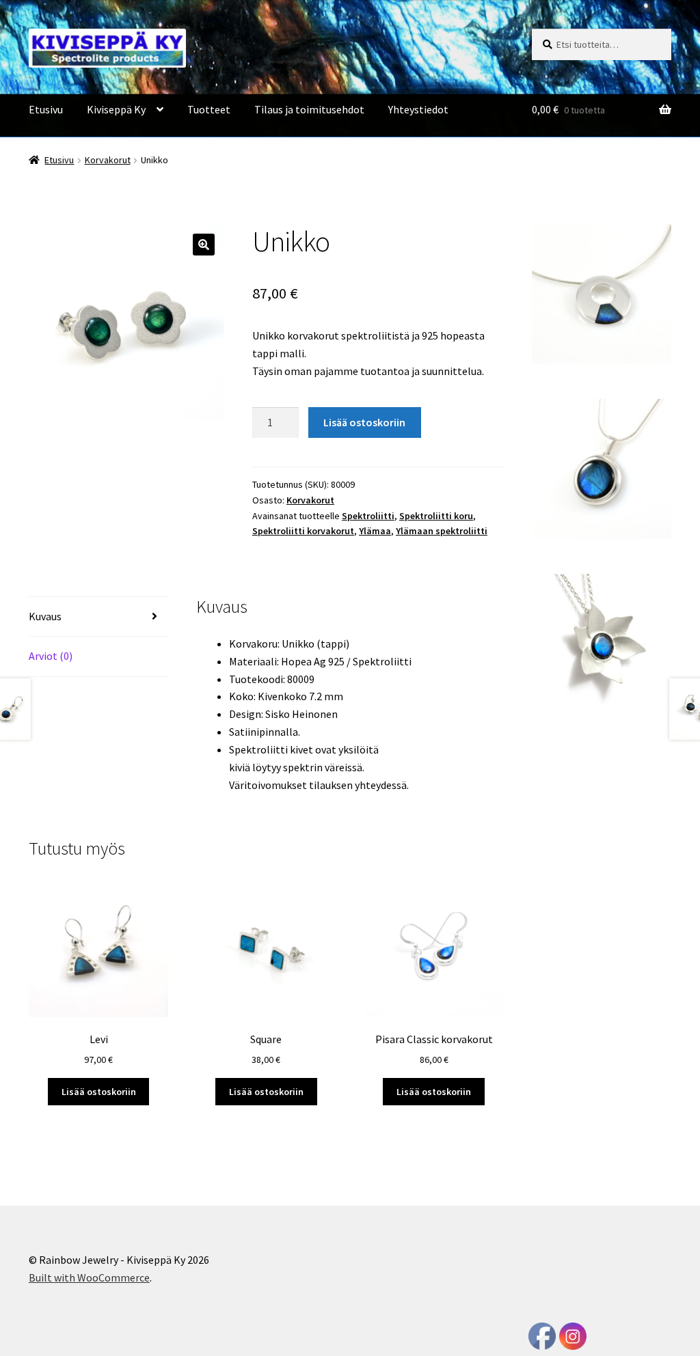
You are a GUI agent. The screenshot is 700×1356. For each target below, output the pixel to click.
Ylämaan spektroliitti (441, 531)
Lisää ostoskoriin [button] (99, 1091)
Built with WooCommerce (89, 1277)
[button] (204, 244)
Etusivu (46, 109)
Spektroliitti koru (436, 516)
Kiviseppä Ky (116, 109)
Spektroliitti (368, 516)
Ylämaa (375, 531)
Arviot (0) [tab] (50, 656)
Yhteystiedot (418, 109)
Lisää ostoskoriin (364, 422)
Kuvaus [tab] (45, 616)
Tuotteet (208, 109)
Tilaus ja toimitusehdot (309, 109)
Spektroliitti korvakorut (303, 531)
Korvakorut (108, 160)
